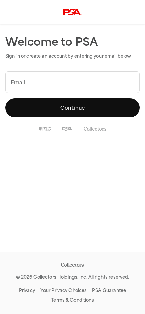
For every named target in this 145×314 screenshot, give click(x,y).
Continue (72, 108)
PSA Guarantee (109, 290)
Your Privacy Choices (63, 290)
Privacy (27, 290)
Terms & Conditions (72, 300)
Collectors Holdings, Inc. (60, 277)
